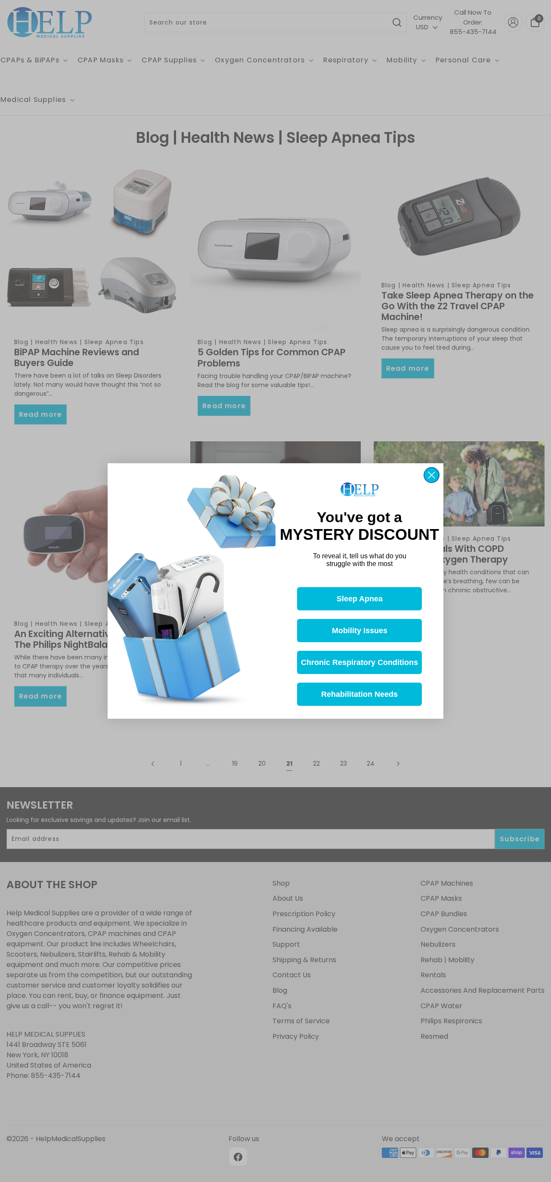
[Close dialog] (431, 475)
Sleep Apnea (360, 598)
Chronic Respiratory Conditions (359, 662)
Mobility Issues (359, 630)
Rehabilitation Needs (359, 694)
